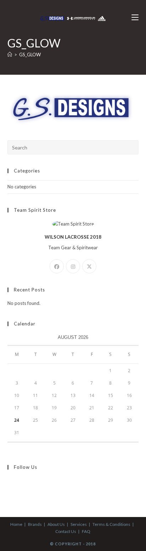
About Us (56, 524)
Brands (35, 524)
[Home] (9, 54)
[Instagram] (73, 266)
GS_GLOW (30, 54)
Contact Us (65, 531)
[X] (89, 266)
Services (79, 524)
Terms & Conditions (111, 524)
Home (16, 524)
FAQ (86, 531)
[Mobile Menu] (135, 17)
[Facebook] (57, 266)
